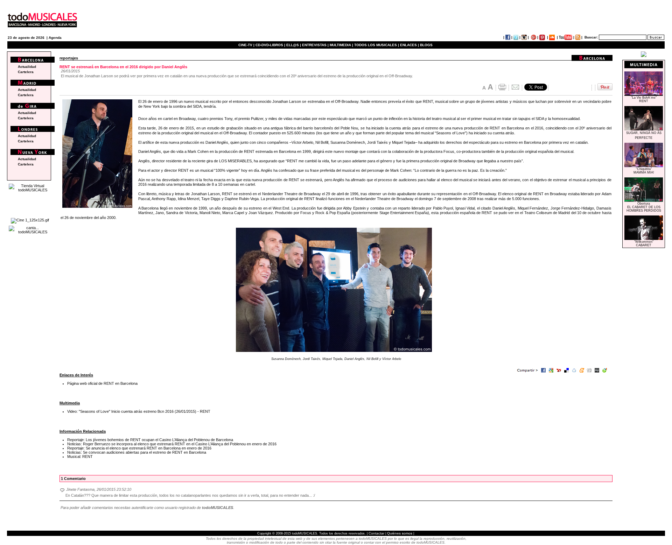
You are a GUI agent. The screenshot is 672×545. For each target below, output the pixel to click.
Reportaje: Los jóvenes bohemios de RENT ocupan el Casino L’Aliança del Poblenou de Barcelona (150, 440)
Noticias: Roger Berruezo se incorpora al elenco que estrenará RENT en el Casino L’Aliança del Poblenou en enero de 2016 (171, 444)
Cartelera (26, 72)
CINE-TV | (246, 45)
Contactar (376, 533)
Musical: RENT (80, 456)
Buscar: (591, 37)
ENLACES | (409, 45)
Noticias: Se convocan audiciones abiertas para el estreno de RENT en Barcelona (136, 452)
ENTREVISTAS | (315, 45)
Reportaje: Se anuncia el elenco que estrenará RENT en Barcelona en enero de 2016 (139, 448)
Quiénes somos (399, 533)
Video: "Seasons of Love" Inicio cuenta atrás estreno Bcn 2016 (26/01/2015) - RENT (138, 411)
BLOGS (426, 45)
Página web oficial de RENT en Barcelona (102, 383)
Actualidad (27, 67)
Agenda (55, 38)
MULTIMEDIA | (341, 45)
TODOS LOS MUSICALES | (376, 45)
